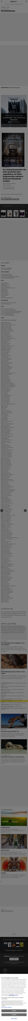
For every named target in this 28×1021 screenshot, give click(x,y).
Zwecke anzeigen (14, 1018)
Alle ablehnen (14, 1014)
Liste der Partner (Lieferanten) (6, 1007)
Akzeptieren (14, 1010)
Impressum (16, 995)
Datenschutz (11, 995)
